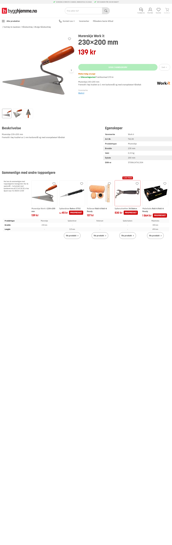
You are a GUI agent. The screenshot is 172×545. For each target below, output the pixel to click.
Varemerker (84, 21)
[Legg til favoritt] (69, 39)
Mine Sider (150, 13)
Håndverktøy (27, 27)
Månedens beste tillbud (103, 21)
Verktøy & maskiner (12, 27)
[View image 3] (28, 113)
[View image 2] (17, 113)
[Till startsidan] (19, 11)
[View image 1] (6, 113)
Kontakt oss (68, 21)
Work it (81, 93)
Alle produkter (13, 21)
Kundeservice (141, 13)
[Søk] (106, 10)
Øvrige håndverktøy (43, 27)
